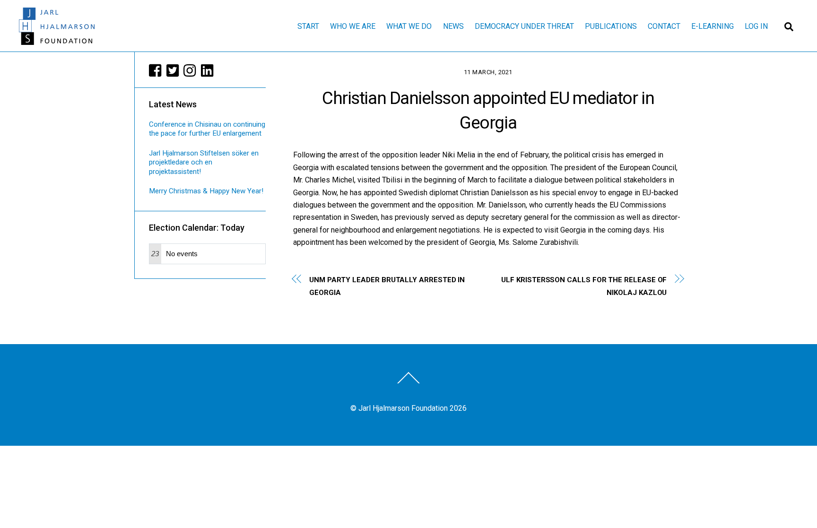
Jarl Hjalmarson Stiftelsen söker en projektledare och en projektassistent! (204, 162)
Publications (611, 26)
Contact (664, 26)
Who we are (352, 26)
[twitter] (173, 70)
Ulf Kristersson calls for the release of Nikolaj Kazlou (584, 286)
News (453, 26)
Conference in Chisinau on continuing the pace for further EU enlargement (207, 129)
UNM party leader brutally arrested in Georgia (387, 286)
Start (308, 26)
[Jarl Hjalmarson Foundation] (57, 40)
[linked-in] (207, 70)
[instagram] (190, 70)
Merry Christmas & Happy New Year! (206, 191)
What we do (409, 26)
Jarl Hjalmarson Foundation (403, 408)
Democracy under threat (524, 26)
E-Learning (712, 26)
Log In (756, 26)
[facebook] (155, 70)
